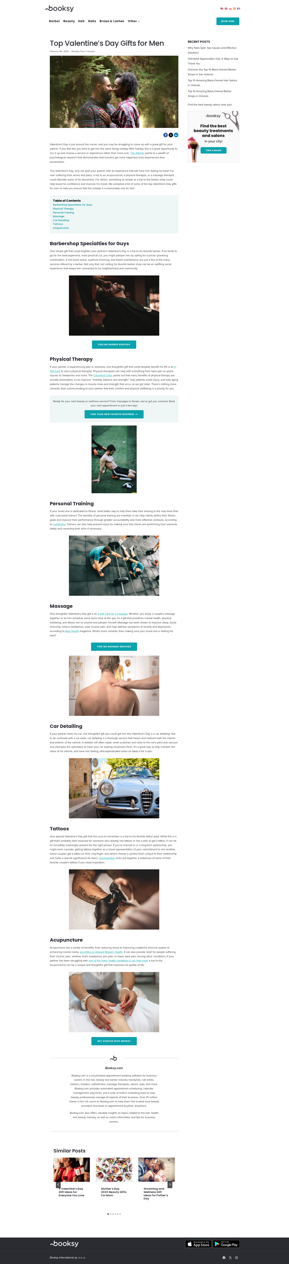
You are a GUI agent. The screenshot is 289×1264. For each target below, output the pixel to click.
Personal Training (63, 212)
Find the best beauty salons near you (209, 105)
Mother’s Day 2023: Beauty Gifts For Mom (113, 1192)
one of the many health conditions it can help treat (118, 960)
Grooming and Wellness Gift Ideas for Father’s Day (156, 1193)
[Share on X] (171, 135)
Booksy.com (114, 1068)
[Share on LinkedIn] (176, 135)
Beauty (69, 21)
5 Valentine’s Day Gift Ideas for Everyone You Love (71, 1192)
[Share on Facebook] (165, 135)
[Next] (170, 1184)
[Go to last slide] (58, 1184)
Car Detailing (61, 220)
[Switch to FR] (239, 8)
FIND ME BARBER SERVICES (114, 344)
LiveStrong (59, 524)
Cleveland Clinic (102, 375)
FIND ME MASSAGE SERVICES (114, 646)
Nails (92, 21)
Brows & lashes (112, 21)
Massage (58, 216)
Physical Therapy (63, 208)
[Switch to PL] (231, 8)
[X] (230, 1257)
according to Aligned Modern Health (101, 952)
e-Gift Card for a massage (112, 614)
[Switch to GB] (227, 8)
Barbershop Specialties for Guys (72, 205)
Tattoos (58, 224)
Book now (228, 21)
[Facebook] (224, 1257)
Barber (54, 21)
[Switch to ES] (235, 8)
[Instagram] (236, 1257)
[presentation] (71, 1170)
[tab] (108, 1214)
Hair (81, 21)
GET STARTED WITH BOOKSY (114, 1041)
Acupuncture (61, 228)
